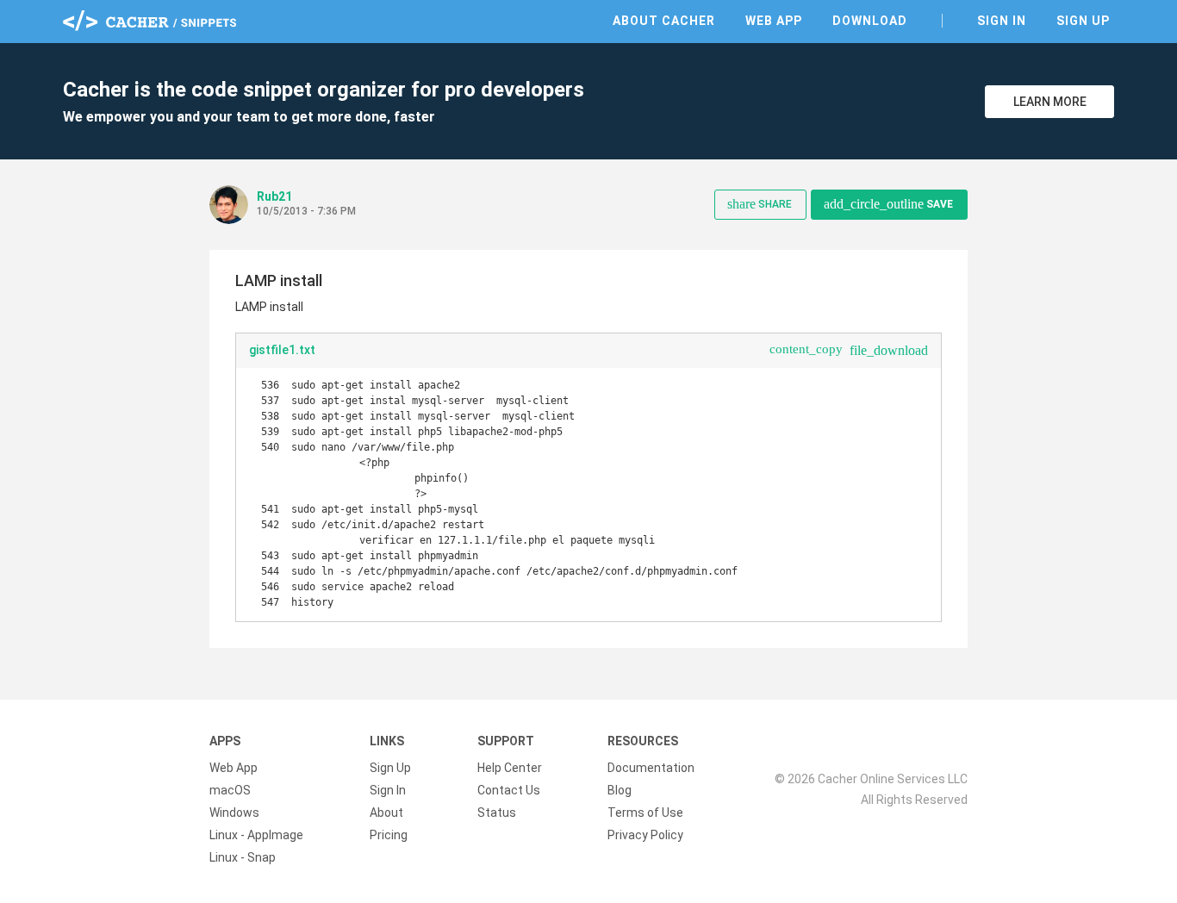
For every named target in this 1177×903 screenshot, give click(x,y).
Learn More (1050, 102)
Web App (773, 21)
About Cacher (664, 21)
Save (888, 203)
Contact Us (508, 790)
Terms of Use (645, 812)
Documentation (650, 768)
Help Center (509, 768)
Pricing (389, 835)
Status (496, 812)
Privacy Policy (645, 835)
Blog (619, 790)
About (386, 812)
